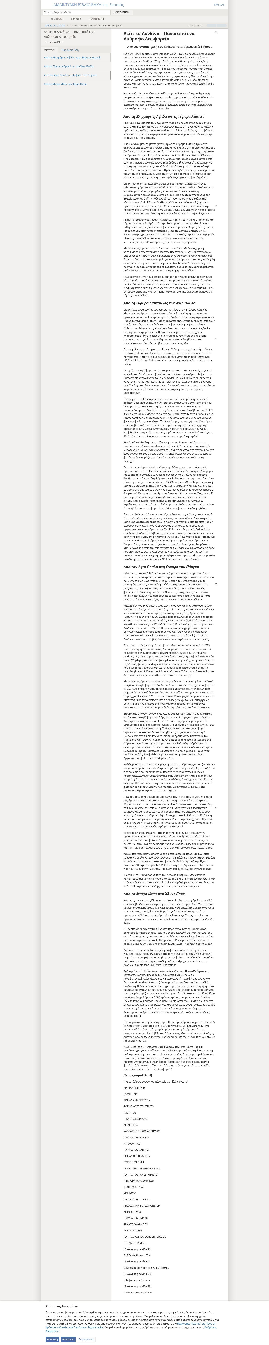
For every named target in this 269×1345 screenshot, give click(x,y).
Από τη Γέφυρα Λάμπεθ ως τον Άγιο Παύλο (69, 66)
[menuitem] (224, 12)
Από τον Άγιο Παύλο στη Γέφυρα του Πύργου (70, 75)
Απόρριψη (68, 1339)
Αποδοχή (52, 1339)
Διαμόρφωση (86, 1339)
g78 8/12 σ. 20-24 (55, 25)
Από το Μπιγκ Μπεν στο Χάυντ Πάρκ (65, 84)
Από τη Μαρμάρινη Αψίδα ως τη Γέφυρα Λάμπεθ (72, 57)
